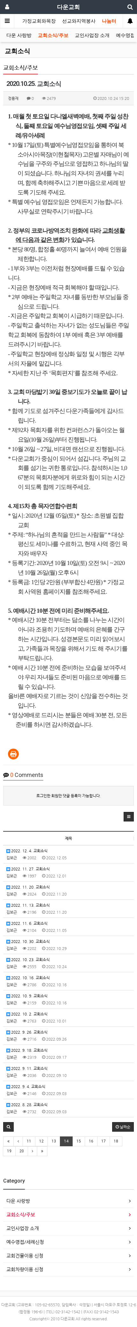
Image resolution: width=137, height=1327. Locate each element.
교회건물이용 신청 (24, 1255)
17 (103, 1141)
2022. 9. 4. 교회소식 (27, 1086)
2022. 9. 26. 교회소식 (28, 1032)
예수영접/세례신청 (25, 1242)
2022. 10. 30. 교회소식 (30, 941)
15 (78, 1141)
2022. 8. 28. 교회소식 (28, 1104)
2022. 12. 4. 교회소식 (28, 851)
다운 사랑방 (19, 35)
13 (54, 1141)
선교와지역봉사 (79, 21)
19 (9, 1151)
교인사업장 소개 (92, 35)
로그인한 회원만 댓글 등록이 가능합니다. (68, 795)
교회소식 (17, 51)
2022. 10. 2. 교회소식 (28, 1014)
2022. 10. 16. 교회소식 (30, 977)
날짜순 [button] (124, 1127)
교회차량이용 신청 (24, 1269)
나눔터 (109, 21)
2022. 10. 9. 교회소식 (28, 996)
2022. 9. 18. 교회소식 (28, 1050)
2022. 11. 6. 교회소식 (28, 923)
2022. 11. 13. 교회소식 (30, 905)
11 (29, 1141)
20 (21, 1151)
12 (41, 1141)
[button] (129, 816)
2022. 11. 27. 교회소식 (30, 869)
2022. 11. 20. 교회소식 (30, 887)
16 (91, 1141)
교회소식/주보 (53, 35)
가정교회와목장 (39, 21)
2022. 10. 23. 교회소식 (30, 959)
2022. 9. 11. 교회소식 (28, 1068)
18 (116, 1141)
